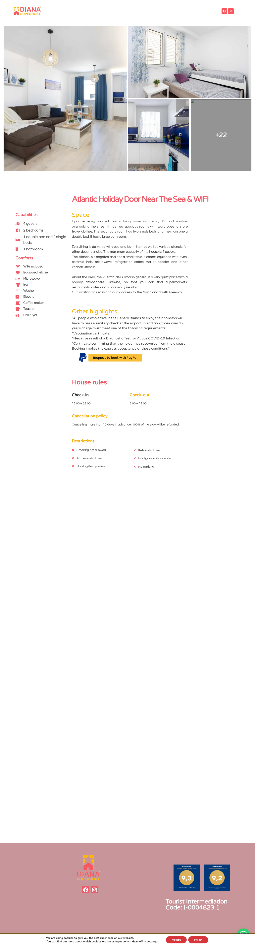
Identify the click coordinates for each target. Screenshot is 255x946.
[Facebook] (224, 11)
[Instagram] (231, 11)
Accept (176, 940)
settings (152, 941)
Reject (198, 940)
